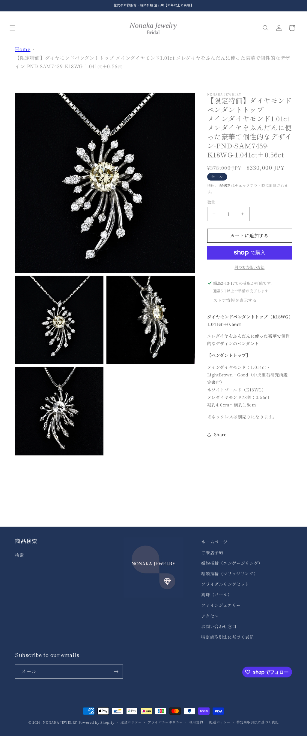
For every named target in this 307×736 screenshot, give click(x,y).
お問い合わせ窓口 (218, 626)
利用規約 (196, 721)
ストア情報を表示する (235, 300)
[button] (12, 28)
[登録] (116, 672)
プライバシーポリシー (165, 721)
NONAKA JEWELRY (60, 722)
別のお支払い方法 (249, 266)
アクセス (210, 616)
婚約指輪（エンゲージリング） (231, 563)
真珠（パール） (216, 595)
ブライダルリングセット (225, 584)
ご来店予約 (212, 552)
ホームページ (214, 542)
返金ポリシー (131, 721)
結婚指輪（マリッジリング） (229, 573)
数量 (211, 202)
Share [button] (220, 434)
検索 (19, 555)
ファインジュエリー (220, 605)
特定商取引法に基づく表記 (227, 637)
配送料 (225, 185)
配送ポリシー (219, 721)
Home (22, 49)
